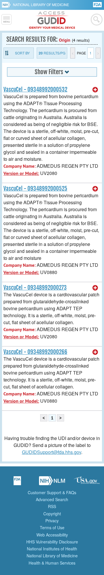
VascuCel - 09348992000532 (35, 89)
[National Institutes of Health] (7, 5)
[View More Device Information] (95, 90)
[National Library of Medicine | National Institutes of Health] (52, 482)
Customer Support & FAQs (52, 492)
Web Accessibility (52, 535)
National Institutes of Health (52, 549)
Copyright (52, 513)
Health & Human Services (52, 563)
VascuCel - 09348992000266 (35, 351)
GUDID (52, 20)
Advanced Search (52, 499)
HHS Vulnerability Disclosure (52, 542)
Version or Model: (21, 173)
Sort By (22, 52)
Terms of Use (52, 527)
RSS (52, 506)
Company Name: (19, 166)
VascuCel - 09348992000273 (35, 287)
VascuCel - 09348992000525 (35, 188)
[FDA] (98, 4)
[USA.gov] (87, 482)
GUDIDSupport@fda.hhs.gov (51, 452)
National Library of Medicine (41, 4)
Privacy (52, 520)
